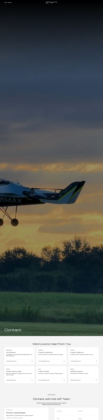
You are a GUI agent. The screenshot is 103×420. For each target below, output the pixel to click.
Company (80, 418)
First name (59, 411)
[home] (51, 2)
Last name (80, 411)
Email (58, 418)
